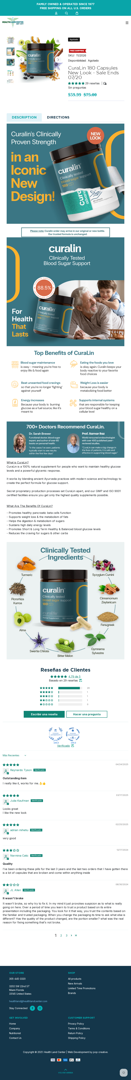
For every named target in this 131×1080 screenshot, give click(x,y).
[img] (11, 764)
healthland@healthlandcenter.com (28, 1001)
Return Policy (75, 1033)
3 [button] (66, 935)
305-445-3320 (17, 978)
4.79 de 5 (74, 676)
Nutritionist (15, 1033)
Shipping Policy (76, 1037)
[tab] (24, 117)
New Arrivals (75, 983)
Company (14, 1028)
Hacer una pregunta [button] (87, 714)
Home (12, 1023)
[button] (76, 83)
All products (74, 978)
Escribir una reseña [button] (44, 714)
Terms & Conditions (79, 1028)
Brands (72, 993)
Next (58, 59)
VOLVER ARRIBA (65, 1073)
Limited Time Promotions (82, 988)
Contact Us (15, 1037)
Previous (21, 59)
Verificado (63, 745)
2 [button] (61, 935)
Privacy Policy (76, 1023)
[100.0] (55, 734)
